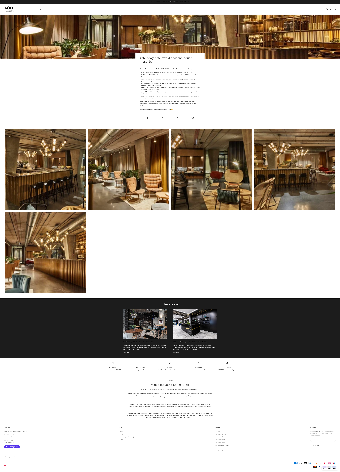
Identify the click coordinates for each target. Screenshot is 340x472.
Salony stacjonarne (220, 442)
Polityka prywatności (221, 434)
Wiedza (29, 9)
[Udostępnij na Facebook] (147, 118)
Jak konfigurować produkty (222, 445)
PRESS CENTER (220, 448)
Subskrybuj (316, 445)
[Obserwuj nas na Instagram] (10, 457)
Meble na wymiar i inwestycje (42, 9)
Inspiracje (56, 9)
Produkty (21, 9)
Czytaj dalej (126, 352)
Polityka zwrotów (220, 450)
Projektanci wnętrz (220, 439)
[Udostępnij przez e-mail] (192, 118)
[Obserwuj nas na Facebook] (5, 457)
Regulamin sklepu (220, 437)
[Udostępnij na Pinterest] (177, 118)
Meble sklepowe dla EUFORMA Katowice (138, 342)
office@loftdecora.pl (9, 442)
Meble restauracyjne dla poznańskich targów (190, 342)
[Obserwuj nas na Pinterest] (14, 457)
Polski (19, 464)
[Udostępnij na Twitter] (162, 118)
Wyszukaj (218, 431)
